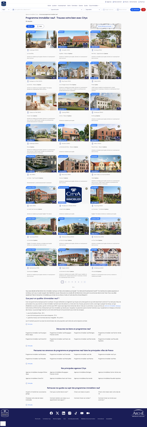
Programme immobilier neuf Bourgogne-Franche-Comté (61, 333)
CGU (64, 418)
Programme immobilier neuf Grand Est (36, 339)
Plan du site (37, 418)
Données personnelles (73, 418)
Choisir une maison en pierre (82, 392)
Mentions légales (57, 418)
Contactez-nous (47, 418)
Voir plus (30, 324)
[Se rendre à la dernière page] (85, 282)
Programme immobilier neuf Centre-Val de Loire (109, 333)
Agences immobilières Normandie (83, 378)
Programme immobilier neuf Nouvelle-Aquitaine (108, 340)
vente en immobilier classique (113, 306)
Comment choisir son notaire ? (82, 398)
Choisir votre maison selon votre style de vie (109, 392)
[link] (106, 26)
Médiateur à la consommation (88, 418)
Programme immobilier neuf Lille (82, 354)
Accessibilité (109, 418)
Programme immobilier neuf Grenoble (60, 354)
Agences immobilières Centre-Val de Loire (109, 372)
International (101, 418)
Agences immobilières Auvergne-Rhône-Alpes (36, 373)
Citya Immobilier (93, 5)
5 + (73, 287)
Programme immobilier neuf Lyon (107, 354)
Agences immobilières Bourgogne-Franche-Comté (59, 373)
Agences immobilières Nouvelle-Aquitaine (109, 378)
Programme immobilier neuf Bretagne (84, 333)
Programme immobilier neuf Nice (107, 358)
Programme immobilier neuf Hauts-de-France (60, 340)
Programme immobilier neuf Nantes (83, 358)
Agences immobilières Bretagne (82, 372)
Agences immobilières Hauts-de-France (60, 378)
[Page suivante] (81, 282)
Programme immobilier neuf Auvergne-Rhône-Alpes (36, 333)
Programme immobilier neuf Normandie (84, 339)
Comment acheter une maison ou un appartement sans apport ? (60, 399)
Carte (40, 26)
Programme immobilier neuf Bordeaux (36, 354)
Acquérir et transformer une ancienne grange (36, 392)
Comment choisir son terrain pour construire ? (107, 399)
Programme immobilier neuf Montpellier (60, 358)
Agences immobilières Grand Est (34, 378)
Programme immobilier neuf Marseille (36, 358)
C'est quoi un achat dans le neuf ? (59, 392)
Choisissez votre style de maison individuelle (34, 399)
